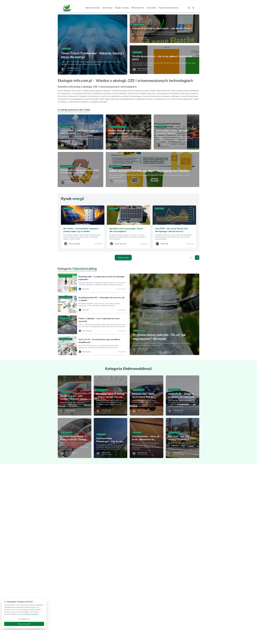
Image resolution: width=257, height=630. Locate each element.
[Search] (189, 8)
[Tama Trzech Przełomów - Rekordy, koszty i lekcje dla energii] (92, 44)
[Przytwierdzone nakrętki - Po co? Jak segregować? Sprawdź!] (164, 314)
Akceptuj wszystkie (24, 624)
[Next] (197, 257)
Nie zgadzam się (24, 619)
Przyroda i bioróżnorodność (168, 8)
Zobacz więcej (123, 258)
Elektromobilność (137, 8)
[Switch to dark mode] (193, 8)
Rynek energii (107, 8)
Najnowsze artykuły (92, 8)
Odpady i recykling (122, 8)
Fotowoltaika (151, 8)
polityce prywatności (31, 614)
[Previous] (191, 257)
